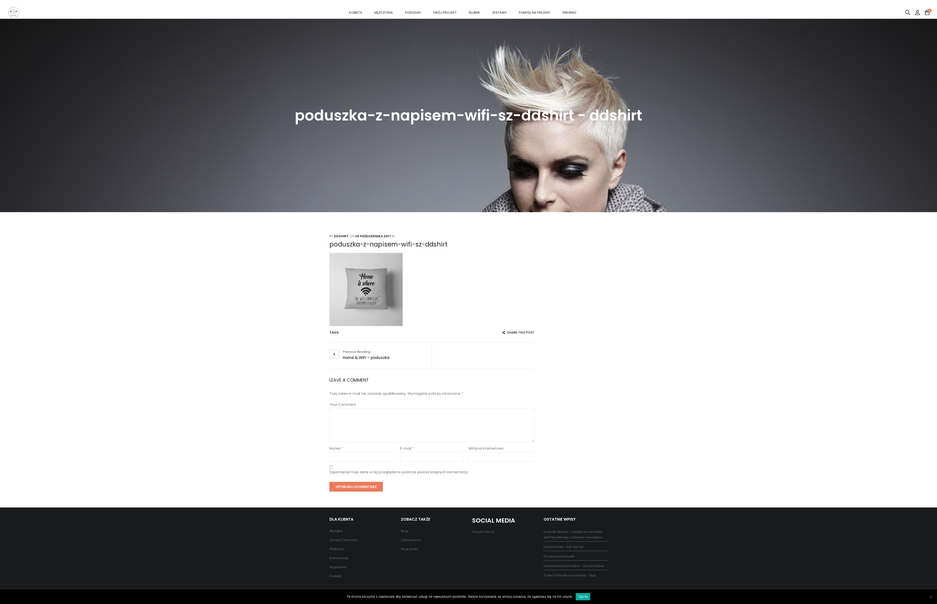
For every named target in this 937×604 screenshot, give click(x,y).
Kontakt (335, 576)
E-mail (407, 448)
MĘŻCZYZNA (383, 12)
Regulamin (337, 567)
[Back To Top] (922, 587)
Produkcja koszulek (559, 556)
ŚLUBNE (474, 12)
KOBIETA (355, 12)
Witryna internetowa (485, 448)
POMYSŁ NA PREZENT (534, 12)
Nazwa (336, 448)
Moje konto (409, 549)
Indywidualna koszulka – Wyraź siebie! (574, 566)
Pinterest (486, 542)
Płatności (336, 549)
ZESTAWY (499, 12)
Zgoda (583, 596)
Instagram (496, 542)
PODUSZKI (413, 12)
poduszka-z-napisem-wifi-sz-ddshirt (388, 244)
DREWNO (569, 12)
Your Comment (342, 404)
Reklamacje (338, 558)
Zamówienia (411, 540)
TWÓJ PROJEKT (445, 12)
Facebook (476, 542)
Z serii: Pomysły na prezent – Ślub (570, 575)
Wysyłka (335, 531)
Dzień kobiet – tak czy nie (563, 547)
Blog (404, 531)
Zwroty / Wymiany (343, 540)
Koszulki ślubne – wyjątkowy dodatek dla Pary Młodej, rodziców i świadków (573, 534)
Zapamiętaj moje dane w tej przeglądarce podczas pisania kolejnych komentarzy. (398, 472)
